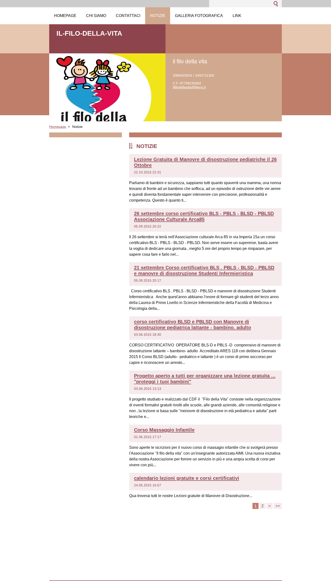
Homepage (57, 127)
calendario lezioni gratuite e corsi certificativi (186, 478)
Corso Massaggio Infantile (164, 430)
